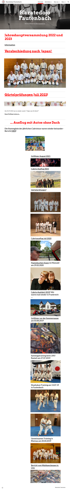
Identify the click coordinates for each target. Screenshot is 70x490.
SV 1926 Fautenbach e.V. (39, 23)
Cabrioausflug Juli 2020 (41, 238)
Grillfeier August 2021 (40, 156)
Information (10, 45)
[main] (35, 16)
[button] (68, 2)
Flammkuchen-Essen (40, 263)
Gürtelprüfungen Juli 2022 (26, 95)
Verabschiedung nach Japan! (28, 51)
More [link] (63, 2)
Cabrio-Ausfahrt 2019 (40, 292)
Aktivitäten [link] (48, 2)
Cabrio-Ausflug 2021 (40, 169)
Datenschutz (57, 487)
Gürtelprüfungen (38, 190)
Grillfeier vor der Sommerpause (45, 318)
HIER (13, 131)
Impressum (63, 487)
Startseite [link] (40, 2)
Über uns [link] (56, 2)
